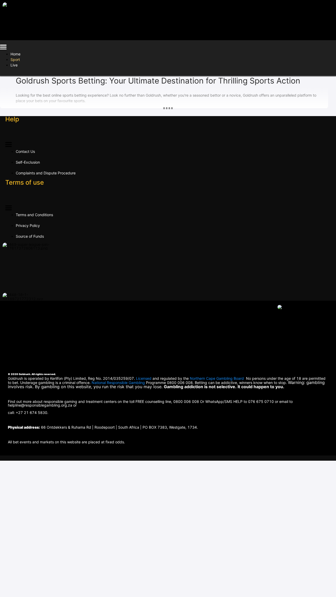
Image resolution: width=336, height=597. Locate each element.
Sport (15, 59)
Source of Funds (30, 236)
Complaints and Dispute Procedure (46, 173)
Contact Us (25, 151)
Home (15, 54)
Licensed (144, 378)
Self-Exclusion (28, 162)
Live (14, 65)
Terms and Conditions (34, 214)
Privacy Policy (28, 225)
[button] (3, 48)
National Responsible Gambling (118, 382)
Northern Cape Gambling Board (217, 378)
